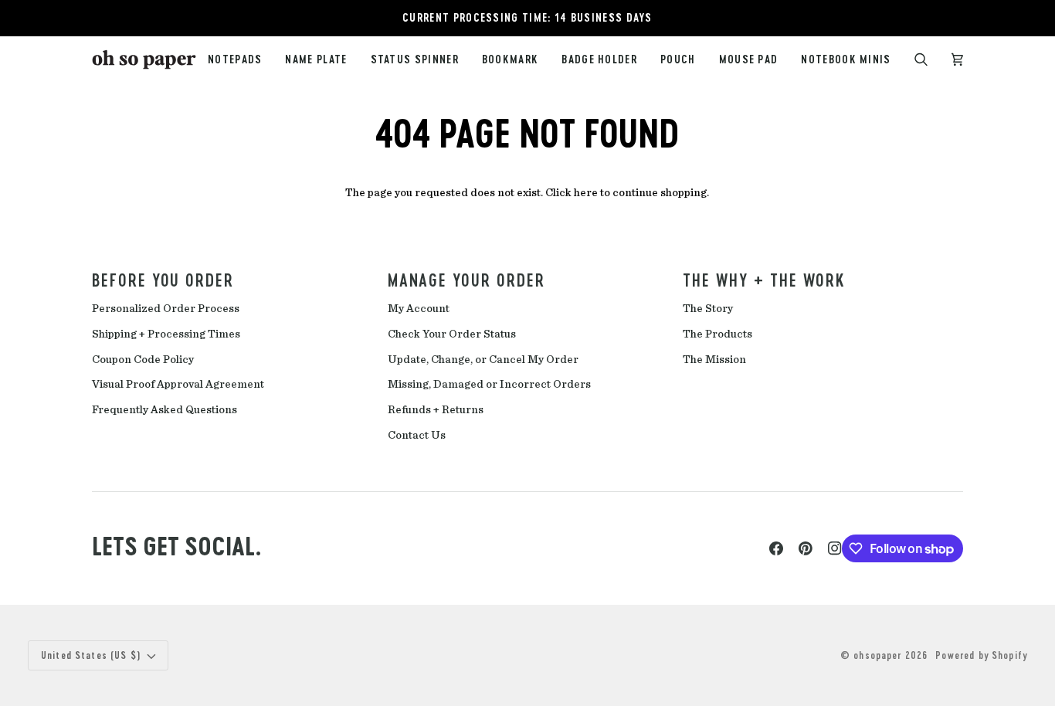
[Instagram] (835, 548)
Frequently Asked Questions (164, 410)
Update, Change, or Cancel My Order (483, 359)
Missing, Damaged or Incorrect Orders (489, 384)
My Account (418, 308)
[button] (414, 59)
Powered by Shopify (981, 655)
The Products (717, 334)
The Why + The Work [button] (764, 280)
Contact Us (417, 435)
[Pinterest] (805, 548)
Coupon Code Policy (143, 359)
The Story (708, 308)
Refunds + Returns (435, 410)
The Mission (714, 359)
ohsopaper (877, 655)
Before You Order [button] (163, 280)
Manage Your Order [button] (466, 280)
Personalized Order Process (165, 308)
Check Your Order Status (452, 334)
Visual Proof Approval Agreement (178, 384)
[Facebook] (776, 548)
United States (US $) (91, 655)
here (586, 193)
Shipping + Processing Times (166, 334)
